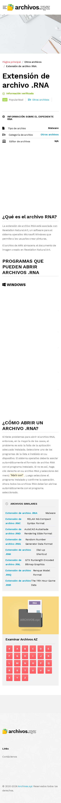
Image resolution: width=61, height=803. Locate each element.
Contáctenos (9, 756)
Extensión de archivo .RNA (21, 513)
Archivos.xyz (25, 786)
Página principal (11, 61)
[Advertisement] (30, 180)
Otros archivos (32, 61)
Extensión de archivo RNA (21, 66)
